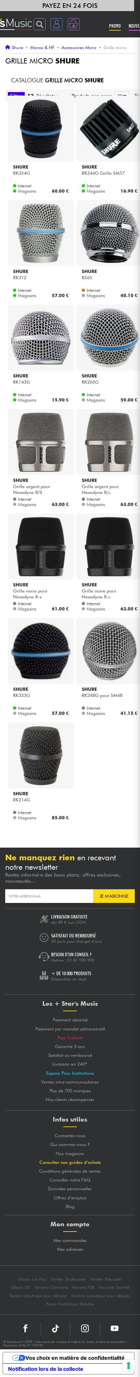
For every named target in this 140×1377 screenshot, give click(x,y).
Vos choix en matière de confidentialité (75, 1358)
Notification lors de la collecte (45, 1369)
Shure (17, 47)
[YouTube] (114, 1328)
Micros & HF (42, 47)
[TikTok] (55, 1328)
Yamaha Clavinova (51, 1287)
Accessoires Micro (79, 47)
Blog (70, 1206)
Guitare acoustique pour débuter (101, 1295)
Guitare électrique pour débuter (38, 1295)
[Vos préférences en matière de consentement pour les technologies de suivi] (128, 1365)
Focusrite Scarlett (114, 1287)
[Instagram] (85, 1328)
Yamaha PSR (83, 1287)
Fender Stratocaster (68, 1279)
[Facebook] (25, 1328)
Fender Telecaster (106, 1279)
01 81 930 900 (80, 960)
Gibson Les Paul (32, 1279)
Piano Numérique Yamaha (70, 1304)
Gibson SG (20, 1287)
